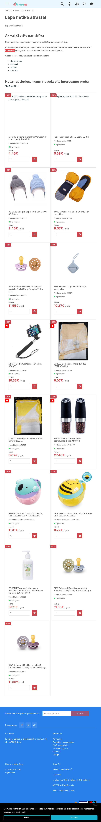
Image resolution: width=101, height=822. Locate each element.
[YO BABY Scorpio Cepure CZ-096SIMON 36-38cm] (28, 189)
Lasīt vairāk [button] (21, 812)
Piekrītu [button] (74, 818)
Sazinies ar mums (13, 769)
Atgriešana (10, 772)
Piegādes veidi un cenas (63, 742)
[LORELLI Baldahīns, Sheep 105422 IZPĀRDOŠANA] (73, 341)
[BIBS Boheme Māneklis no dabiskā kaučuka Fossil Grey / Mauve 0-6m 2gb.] (28, 642)
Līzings (55, 754)
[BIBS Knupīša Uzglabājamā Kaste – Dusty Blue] (73, 264)
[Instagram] (28, 725)
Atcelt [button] (95, 805)
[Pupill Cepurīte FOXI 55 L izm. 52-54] (73, 114)
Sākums (8, 10)
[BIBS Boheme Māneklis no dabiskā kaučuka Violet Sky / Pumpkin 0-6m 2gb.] (28, 264)
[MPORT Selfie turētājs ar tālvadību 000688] (28, 341)
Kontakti (14, 70)
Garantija (56, 751)
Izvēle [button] (26, 818)
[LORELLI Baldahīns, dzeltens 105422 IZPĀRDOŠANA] (28, 416)
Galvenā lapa (16, 61)
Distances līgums (60, 748)
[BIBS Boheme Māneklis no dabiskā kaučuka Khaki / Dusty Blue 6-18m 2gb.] (73, 565)
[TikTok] (34, 725)
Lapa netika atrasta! (23, 10)
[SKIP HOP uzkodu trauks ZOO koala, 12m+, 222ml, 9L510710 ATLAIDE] (28, 490)
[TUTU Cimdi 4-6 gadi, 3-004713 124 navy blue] (73, 189)
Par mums (57, 739)
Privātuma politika (60, 745)
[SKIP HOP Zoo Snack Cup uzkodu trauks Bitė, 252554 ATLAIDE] (73, 490)
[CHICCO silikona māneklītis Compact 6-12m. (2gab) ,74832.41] (28, 114)
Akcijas (13, 67)
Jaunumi (14, 64)
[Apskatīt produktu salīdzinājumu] (77, 4)
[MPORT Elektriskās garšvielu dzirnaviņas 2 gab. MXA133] (73, 416)
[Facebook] (21, 725)
